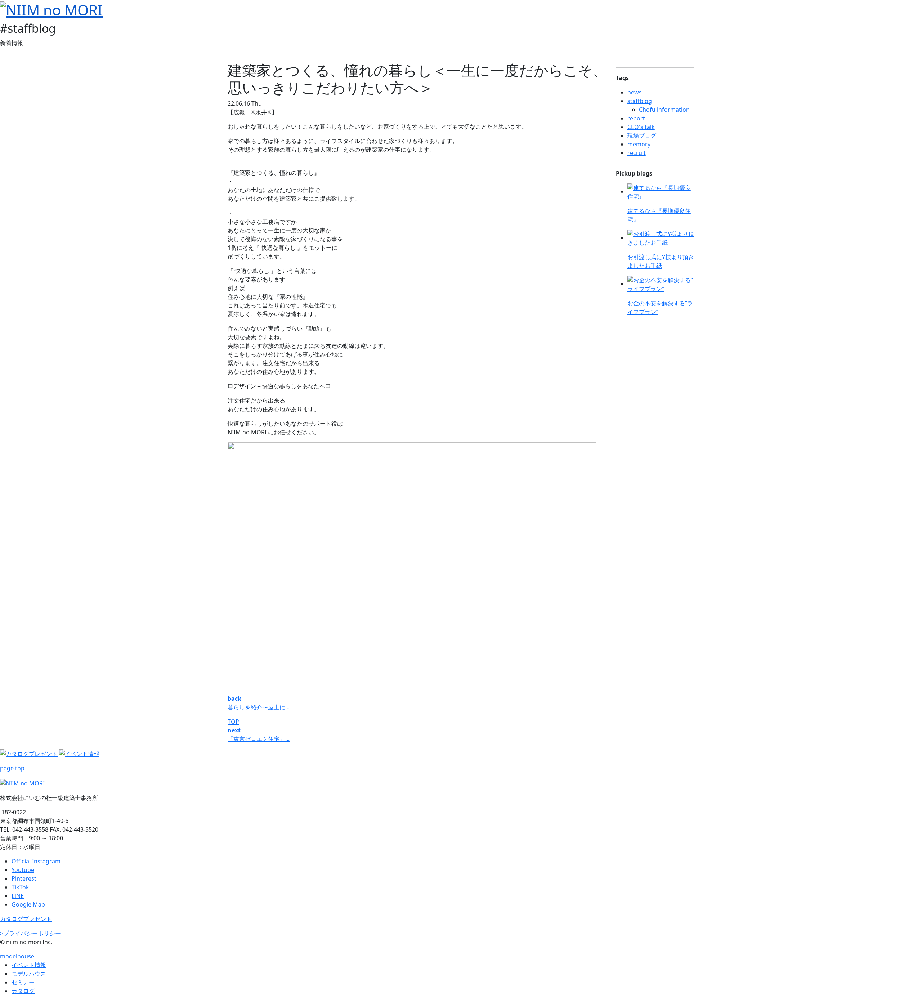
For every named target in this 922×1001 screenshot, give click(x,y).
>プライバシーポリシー (30, 933)
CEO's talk (641, 127)
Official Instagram (36, 861)
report (636, 118)
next (234, 730)
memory (638, 144)
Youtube (23, 870)
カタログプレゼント (26, 919)
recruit (636, 153)
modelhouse (17, 956)
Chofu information (664, 110)
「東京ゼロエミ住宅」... (259, 739)
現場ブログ (641, 135)
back (234, 699)
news (634, 92)
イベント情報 (29, 965)
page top (12, 768)
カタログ (23, 991)
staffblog (639, 101)
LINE (18, 896)
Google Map (28, 904)
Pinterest (24, 878)
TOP (233, 722)
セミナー (23, 982)
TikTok (20, 887)
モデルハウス (29, 974)
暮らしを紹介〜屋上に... (259, 707)
